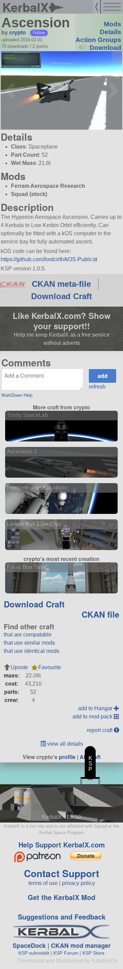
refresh (97, 387)
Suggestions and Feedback (62, 917)
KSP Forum (65, 953)
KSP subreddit (33, 953)
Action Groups (98, 39)
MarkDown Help (16, 395)
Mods (112, 24)
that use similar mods (29, 643)
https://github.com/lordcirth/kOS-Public (47, 259)
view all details (64, 744)
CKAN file (100, 614)
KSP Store (93, 953)
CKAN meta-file (61, 284)
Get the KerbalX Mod (61, 897)
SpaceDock (29, 945)
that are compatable (28, 634)
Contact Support (61, 873)
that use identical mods (31, 651)
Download (105, 47)
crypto (17, 32)
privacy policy (78, 883)
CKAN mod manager (81, 945)
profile (67, 757)
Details (110, 32)
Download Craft (61, 296)
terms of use (43, 883)
